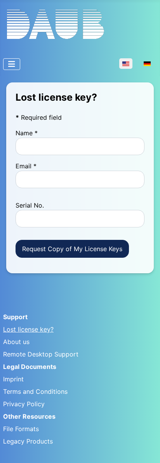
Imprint (13, 379)
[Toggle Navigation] (11, 64)
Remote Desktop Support (40, 354)
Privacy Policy (24, 404)
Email (26, 166)
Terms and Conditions (35, 391)
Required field (39, 117)
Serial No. (30, 205)
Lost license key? (28, 329)
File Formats (21, 429)
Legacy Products (28, 441)
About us (16, 342)
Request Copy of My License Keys (72, 249)
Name (27, 133)
